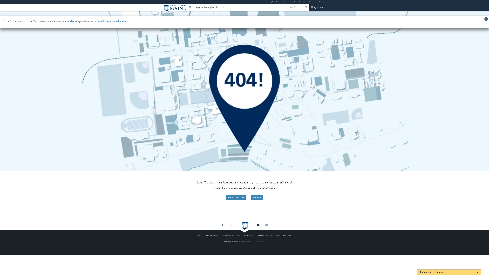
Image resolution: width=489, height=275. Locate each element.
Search (257, 197)
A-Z (284, 2)
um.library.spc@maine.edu (112, 21)
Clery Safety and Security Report (268, 235)
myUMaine (320, 2)
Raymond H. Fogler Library (208, 7)
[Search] (306, 7)
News (306, 2)
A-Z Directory (236, 197)
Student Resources (212, 235)
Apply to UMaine (275, 2)
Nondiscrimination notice (231, 235)
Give (295, 2)
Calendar (290, 2)
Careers (312, 2)
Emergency (287, 235)
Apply (200, 235)
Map (300, 2)
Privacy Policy (248, 235)
